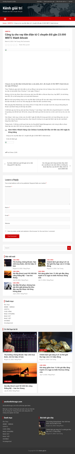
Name (7, 207)
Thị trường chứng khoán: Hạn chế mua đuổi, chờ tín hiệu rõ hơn (24, 264)
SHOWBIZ (7, 321)
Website (7, 223)
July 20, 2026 (16, 280)
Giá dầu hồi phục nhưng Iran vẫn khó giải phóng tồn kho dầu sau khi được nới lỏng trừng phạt (24, 288)
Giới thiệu (39, 1)
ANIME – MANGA (9, 307)
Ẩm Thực (7, 305)
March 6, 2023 (9, 41)
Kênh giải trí (12, 8)
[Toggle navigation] (5, 19)
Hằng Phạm (26, 268)
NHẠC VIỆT (7, 318)
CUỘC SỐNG (16, 259)
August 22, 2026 (17, 268)
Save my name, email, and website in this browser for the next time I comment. (31, 231)
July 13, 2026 (42, 280)
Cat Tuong (17, 41)
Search (69, 248)
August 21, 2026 (51, 268)
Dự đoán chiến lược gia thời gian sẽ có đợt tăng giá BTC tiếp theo (20, 164)
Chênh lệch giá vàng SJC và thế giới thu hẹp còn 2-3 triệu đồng (58, 264)
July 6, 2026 (16, 293)
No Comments (25, 41)
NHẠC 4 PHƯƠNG (9, 314)
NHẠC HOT (7, 316)
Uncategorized (8, 323)
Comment (8, 186)
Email (7, 215)
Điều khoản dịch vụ (61, 1)
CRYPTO (7, 31)
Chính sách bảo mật (49, 1)
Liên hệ (70, 1)
